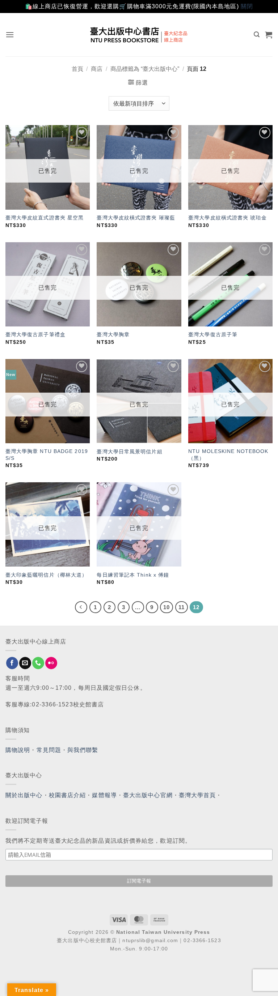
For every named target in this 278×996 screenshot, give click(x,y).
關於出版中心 (24, 795)
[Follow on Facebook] (12, 663)
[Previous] (81, 607)
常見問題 (49, 750)
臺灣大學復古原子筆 (212, 334)
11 (181, 607)
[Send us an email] (25, 663)
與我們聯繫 (82, 750)
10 (166, 607)
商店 (96, 69)
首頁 (77, 69)
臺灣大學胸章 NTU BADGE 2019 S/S (46, 454)
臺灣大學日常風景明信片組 (129, 451)
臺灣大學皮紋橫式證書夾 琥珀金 (227, 218)
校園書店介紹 (67, 795)
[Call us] (38, 663)
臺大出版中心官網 (148, 795)
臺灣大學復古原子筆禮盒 (35, 334)
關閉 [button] (247, 6)
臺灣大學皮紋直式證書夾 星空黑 (44, 218)
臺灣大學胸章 (113, 334)
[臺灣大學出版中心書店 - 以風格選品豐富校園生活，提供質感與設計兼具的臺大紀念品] (139, 34)
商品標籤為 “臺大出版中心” (144, 69)
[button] (9, 34)
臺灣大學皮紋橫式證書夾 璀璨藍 (136, 218)
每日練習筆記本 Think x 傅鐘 (133, 575)
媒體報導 (104, 795)
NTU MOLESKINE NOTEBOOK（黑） (228, 454)
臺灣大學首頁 (197, 795)
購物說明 (17, 750)
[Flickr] (51, 663)
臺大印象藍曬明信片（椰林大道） (46, 575)
